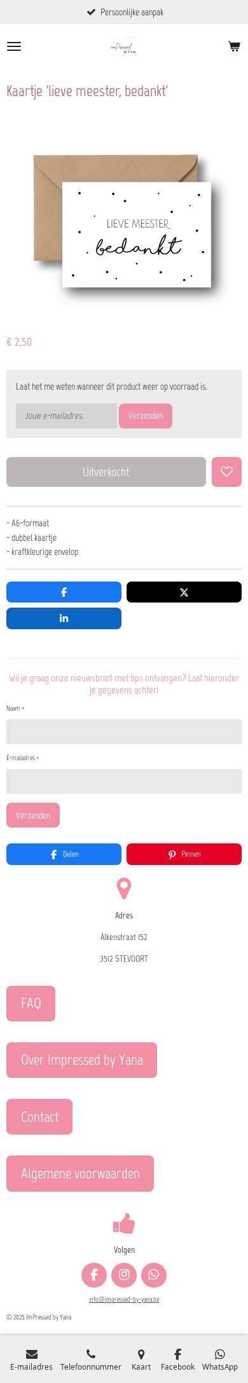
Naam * (15, 708)
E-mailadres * (22, 758)
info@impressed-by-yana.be (124, 1299)
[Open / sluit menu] (14, 46)
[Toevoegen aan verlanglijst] (227, 472)
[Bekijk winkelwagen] (234, 46)
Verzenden (145, 415)
